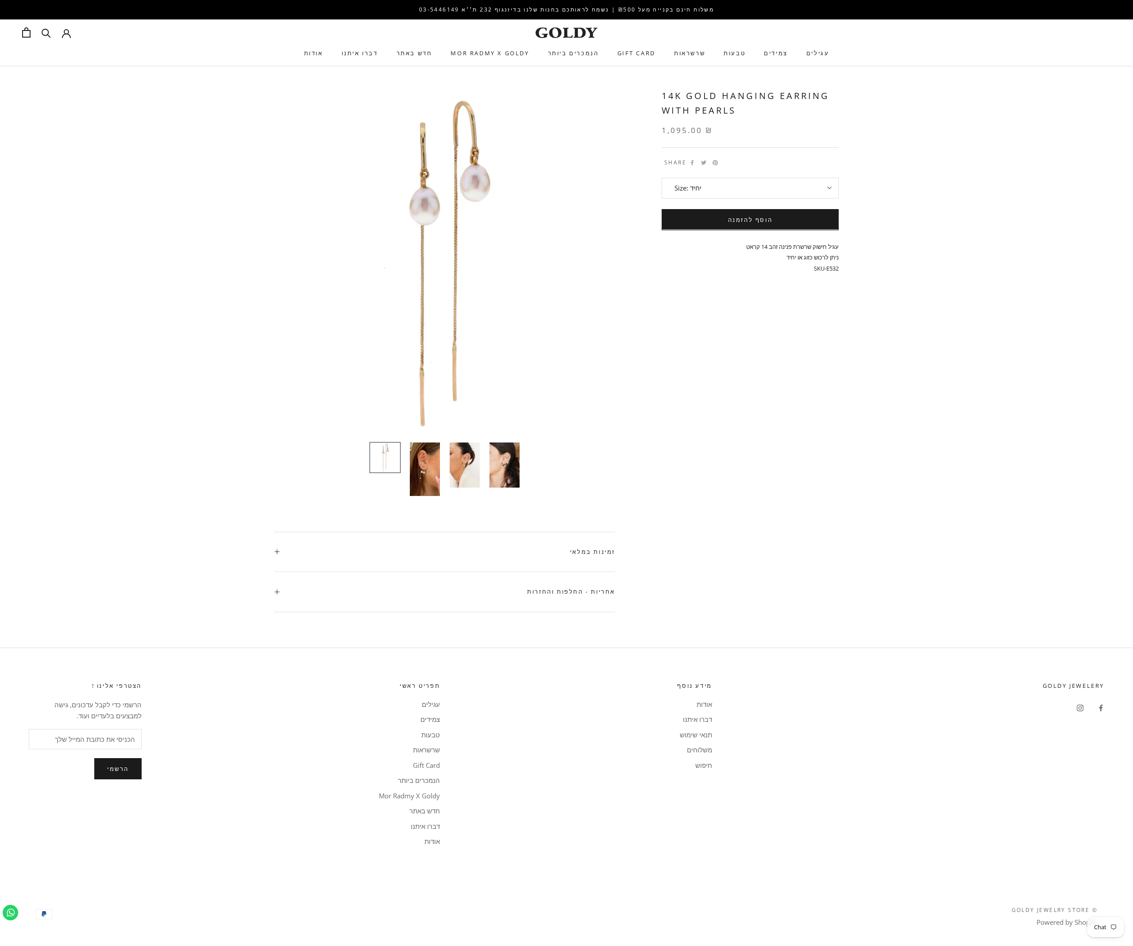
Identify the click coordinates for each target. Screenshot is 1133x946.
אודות (313, 53)
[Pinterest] (715, 162)
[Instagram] (1080, 707)
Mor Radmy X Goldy (490, 53)
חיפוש (703, 765)
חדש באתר (414, 53)
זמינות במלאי (592, 552)
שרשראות (689, 53)
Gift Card (636, 53)
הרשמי (118, 769)
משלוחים (699, 749)
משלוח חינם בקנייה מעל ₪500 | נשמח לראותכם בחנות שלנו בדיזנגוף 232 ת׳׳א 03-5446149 (566, 9)
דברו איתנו (360, 53)
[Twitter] (703, 162)
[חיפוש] (46, 32)
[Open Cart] (26, 32)
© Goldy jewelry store (1055, 910)
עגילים (817, 53)
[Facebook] (692, 162)
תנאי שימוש (696, 734)
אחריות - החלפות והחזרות (571, 591)
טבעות (734, 53)
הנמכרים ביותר (573, 53)
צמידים (776, 53)
